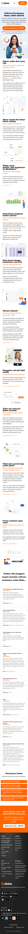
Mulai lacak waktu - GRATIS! (14, 826)
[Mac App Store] (5, 896)
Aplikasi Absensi (6, 838)
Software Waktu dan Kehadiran (5, 841)
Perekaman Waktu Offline (9, 435)
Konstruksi (18, 841)
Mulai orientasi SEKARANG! (9, 543)
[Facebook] (4, 910)
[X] (11, 910)
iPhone (21, 76)
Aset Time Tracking (6, 874)
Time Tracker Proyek (4, 852)
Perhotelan (18, 845)
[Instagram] (6, 910)
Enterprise (18, 838)
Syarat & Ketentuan (8, 927)
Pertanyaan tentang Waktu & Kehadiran (20, 870)
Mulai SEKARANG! (23, 3)
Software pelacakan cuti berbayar (11, 386)
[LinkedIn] (1, 910)
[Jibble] (5, 3)
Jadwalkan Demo (20, 874)
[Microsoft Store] (14, 896)
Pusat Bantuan (19, 863)
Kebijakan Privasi (20, 927)
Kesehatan (18, 848)
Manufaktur (18, 843)
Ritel (16, 850)
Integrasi (3, 855)
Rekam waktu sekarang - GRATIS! (14, 28)
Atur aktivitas (6, 185)
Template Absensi (6, 871)
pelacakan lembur (13, 229)
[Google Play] (14, 893)
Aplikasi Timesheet (6, 845)
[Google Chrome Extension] (5, 900)
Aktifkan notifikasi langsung (9, 494)
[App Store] (5, 893)
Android (10, 78)
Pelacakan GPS (6, 342)
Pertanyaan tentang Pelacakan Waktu (20, 866)
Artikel (3, 876)
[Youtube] (9, 910)
